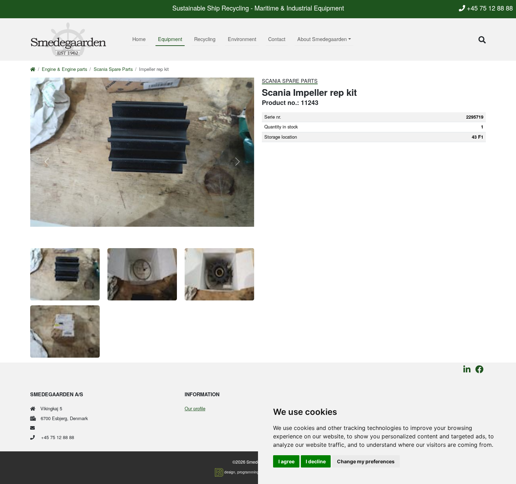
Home (139, 38)
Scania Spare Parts (113, 69)
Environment (242, 38)
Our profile (195, 408)
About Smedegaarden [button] (322, 38)
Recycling (205, 38)
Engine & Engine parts (64, 69)
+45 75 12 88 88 (489, 7)
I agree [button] (286, 461)
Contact (276, 38)
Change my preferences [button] (366, 461)
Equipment (170, 38)
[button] (482, 39)
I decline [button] (316, 461)
